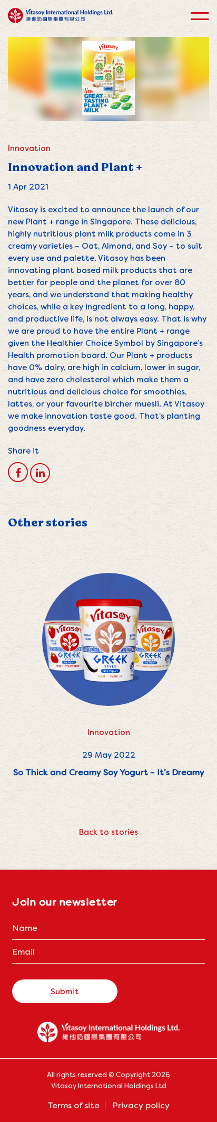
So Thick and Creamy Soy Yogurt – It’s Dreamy (108, 772)
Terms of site (73, 1105)
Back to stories (108, 832)
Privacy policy (141, 1105)
